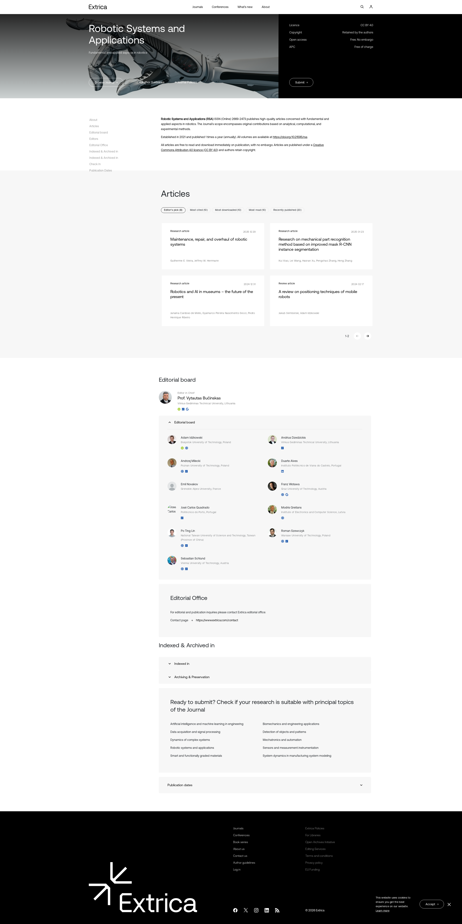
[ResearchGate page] (183, 409)
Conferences (220, 6)
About (266, 6)
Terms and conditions (319, 855)
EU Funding (312, 869)
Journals (197, 6)
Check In (95, 164)
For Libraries (313, 835)
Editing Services (315, 848)
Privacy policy (314, 862)
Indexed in (181, 663)
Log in (237, 869)
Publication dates (179, 785)
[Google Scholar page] (187, 409)
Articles (94, 126)
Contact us (240, 855)
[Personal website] (186, 448)
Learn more (382, 910)
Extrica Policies (314, 828)
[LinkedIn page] (282, 471)
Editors (93, 138)
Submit (299, 82)
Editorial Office (98, 145)
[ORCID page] (179, 409)
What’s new (245, 6)
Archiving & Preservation (192, 677)
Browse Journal (104, 82)
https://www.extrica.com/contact (217, 620)
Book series (240, 842)
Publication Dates (100, 170)
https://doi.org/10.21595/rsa (290, 137)
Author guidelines (244, 862)
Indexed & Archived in (103, 151)
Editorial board (98, 132)
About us (239, 848)
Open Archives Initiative (320, 842)
